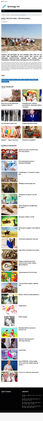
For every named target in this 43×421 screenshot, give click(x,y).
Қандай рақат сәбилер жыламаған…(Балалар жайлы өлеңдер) (32, 105)
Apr (35, 402)
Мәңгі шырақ (23, 317)
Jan (27, 402)
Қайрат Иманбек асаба (29, 123)
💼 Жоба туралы (4, 1)
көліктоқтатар (12, 79)
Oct (30, 403)
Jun (40, 402)
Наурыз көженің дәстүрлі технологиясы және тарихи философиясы (27, 263)
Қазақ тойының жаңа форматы (29, 294)
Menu (4, 10)
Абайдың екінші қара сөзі (27, 183)
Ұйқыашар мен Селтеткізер (28, 272)
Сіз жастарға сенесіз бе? (9, 123)
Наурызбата (22, 305)
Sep (28, 403)
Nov (32, 407)
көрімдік (20, 79)
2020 (24, 402)
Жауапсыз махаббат (29, 140)
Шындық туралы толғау (26, 217)
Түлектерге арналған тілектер (28, 239)
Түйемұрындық (34, 79)
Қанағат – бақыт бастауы (9, 140)
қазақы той (5, 81)
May (38, 402)
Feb (30, 402)
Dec (34, 403)
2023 (24, 395)
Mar (30, 395)
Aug (24, 407)
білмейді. (4, 79)
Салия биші (22, 350)
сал (26, 79)
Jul (24, 400)
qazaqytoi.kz (5, 21)
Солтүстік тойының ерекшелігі (29, 372)
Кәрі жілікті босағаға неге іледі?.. (29, 250)
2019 (24, 406)
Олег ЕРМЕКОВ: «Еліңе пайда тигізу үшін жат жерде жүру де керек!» (28, 362)
